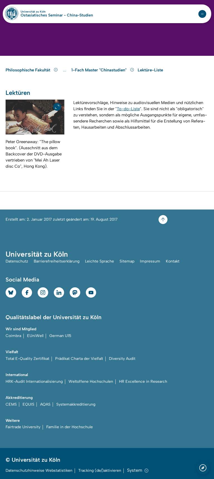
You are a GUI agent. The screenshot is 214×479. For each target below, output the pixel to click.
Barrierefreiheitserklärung (56, 261)
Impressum (150, 261)
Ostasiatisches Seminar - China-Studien (57, 15)
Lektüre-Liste (150, 70)
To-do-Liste (128, 108)
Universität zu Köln (43, 11)
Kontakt (172, 261)
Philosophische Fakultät (28, 70)
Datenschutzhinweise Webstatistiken (39, 470)
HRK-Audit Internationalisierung (34, 381)
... (65, 70)
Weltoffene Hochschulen (91, 381)
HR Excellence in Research (143, 381)
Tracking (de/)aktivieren (99, 470)
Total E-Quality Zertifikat (27, 358)
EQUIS (28, 404)
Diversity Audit (122, 358)
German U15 (60, 335)
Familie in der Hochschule (69, 427)
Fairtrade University (23, 427)
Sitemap (127, 261)
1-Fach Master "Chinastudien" (99, 70)
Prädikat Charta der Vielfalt (79, 358)
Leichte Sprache (99, 261)
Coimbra (13, 335)
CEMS (11, 404)
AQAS (45, 404)
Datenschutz (17, 261)
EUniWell (35, 335)
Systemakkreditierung (75, 404)
